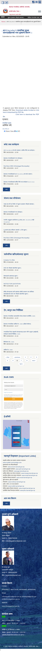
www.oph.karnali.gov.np (23, 469)
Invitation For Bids (9, 260)
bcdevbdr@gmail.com (13, 575)
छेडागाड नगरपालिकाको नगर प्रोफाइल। (13, 158)
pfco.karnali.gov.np (29, 490)
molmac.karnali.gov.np (18, 482)
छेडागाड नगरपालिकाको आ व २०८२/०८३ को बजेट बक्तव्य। (18, 174)
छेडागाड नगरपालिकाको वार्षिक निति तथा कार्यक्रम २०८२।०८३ (19, 182)
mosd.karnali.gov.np (26, 477)
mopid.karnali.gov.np (28, 488)
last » (21, 364)
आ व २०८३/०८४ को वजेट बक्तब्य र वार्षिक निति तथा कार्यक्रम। (19, 150)
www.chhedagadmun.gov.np (10, 606)
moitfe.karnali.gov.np (17, 486)
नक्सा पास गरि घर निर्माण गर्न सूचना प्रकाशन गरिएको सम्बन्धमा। (19, 204)
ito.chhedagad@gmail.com (28, 596)
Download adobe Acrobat (25, 110)
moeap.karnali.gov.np (31, 473)
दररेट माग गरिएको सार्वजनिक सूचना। (12, 268)
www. (15, 471)
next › (34, 360)
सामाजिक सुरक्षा (6, 123)
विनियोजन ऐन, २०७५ (9, 342)
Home (3, 21)
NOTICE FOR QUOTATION (12, 284)
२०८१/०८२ (5, 129)
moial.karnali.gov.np (31, 475)
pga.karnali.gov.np (23, 471)
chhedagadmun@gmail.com (16, 541)
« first (7, 357)
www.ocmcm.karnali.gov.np (16, 467)
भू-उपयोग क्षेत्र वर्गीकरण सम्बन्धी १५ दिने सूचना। (15, 230)
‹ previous (17, 357)
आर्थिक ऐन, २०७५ (8, 349)
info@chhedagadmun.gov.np (11, 599)
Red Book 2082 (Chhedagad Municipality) (16, 166)
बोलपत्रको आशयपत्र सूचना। (11, 276)
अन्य (6, 189)
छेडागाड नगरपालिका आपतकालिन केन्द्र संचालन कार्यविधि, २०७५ (19, 316)
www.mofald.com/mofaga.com (12, 462)
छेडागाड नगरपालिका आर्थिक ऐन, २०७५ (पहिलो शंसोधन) (17, 324)
